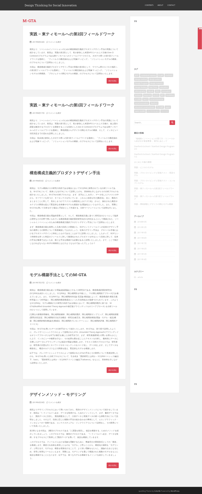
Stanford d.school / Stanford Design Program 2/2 (154, 147)
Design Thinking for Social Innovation (51, 5)
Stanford (154, 103)
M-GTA (156, 95)
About (160, 5)
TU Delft (160, 107)
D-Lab (160, 75)
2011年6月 (142, 248)
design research (156, 83)
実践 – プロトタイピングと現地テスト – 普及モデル (154, 173)
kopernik (147, 95)
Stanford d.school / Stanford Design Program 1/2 (154, 155)
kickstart (138, 95)
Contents (149, 5)
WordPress (175, 491)
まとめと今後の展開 (142, 162)
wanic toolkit (140, 111)
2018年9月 (142, 221)
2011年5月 (142, 254)
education (164, 87)
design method (141, 79)
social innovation (141, 103)
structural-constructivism (144, 107)
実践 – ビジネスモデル (144, 167)
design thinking (141, 87)
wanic (168, 107)
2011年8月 (142, 238)
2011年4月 (142, 259)
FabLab (150, 91)
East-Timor (153, 87)
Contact (171, 5)
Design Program (141, 83)
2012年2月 (142, 227)
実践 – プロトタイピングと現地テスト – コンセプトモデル (154, 181)
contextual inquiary (148, 75)
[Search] (172, 122)
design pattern (155, 79)
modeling (170, 95)
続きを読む (113, 81)
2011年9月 (142, 232)
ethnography (140, 91)
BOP (137, 75)
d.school (168, 75)
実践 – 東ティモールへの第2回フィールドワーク (72, 33)
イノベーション (153, 111)
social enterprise (156, 99)
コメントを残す (55, 42)
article (140, 277)
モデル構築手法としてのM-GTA (58, 274)
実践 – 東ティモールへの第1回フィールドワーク (72, 104)
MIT (162, 95)
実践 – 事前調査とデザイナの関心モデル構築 (153, 204)
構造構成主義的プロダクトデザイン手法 (65, 172)
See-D (145, 99)
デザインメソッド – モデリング (58, 394)
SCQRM (138, 99)
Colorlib (157, 491)
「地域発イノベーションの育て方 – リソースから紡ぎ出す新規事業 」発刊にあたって (154, 139)
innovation (166, 91)
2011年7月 (142, 243)
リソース (164, 111)
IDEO (158, 91)
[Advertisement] (154, 43)
